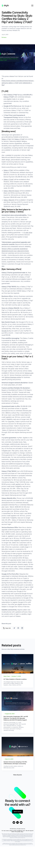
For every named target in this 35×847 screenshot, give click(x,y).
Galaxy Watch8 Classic (11, 191)
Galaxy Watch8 (9, 200)
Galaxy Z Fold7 (20, 139)
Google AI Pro (6, 331)
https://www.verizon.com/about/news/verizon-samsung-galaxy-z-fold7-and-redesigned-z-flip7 (18, 83)
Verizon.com (29, 373)
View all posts (17, 775)
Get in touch (17, 811)
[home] (5, 6)
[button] (32, 5)
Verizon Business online (13, 377)
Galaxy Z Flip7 (6, 139)
